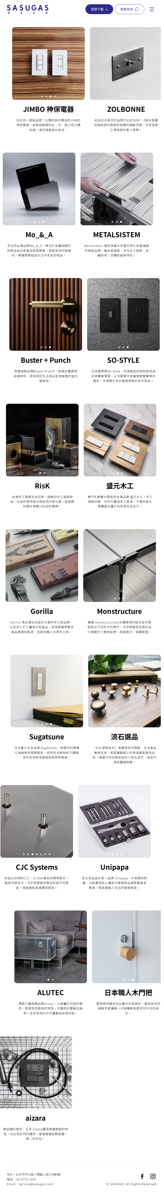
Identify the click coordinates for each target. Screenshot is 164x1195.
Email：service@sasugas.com (30, 1184)
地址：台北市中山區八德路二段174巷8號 (34, 1174)
